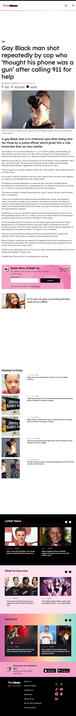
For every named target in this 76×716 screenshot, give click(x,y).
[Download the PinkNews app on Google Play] (63, 671)
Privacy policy (30, 707)
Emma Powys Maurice (28, 83)
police (27, 215)
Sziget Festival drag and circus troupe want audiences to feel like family (20, 650)
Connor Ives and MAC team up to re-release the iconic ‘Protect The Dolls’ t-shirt (20, 603)
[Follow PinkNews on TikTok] (56, 689)
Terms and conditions (33, 703)
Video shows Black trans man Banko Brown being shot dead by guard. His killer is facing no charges (50, 399)
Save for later (20, 87)
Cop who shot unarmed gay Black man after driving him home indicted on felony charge (49, 442)
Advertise (28, 694)
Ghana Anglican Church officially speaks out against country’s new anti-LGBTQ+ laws (56, 553)
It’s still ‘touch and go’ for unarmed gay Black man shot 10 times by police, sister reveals (50, 463)
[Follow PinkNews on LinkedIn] (56, 699)
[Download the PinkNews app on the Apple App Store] (50, 671)
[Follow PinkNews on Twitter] (56, 685)
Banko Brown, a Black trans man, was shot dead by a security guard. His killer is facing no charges (49, 420)
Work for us (29, 699)
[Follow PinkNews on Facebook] (61, 685)
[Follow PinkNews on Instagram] (56, 694)
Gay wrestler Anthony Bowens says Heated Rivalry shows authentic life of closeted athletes (55, 651)
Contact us (28, 690)
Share (7, 87)
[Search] (66, 5)
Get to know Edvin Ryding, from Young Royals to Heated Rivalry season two (21, 552)
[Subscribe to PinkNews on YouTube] (61, 689)
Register (50, 281)
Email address (18, 277)
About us (27, 681)
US (3, 41)
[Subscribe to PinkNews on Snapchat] (61, 694)
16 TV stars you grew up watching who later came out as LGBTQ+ (48, 300)
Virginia (38, 151)
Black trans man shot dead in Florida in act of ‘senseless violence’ (47, 378)
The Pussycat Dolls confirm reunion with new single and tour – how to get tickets (56, 602)
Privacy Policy (35, 286)
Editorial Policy (30, 686)
